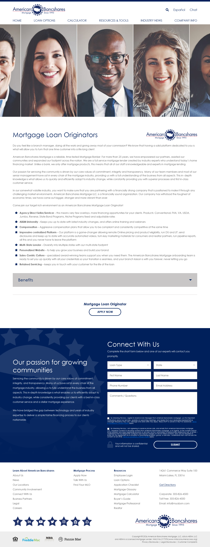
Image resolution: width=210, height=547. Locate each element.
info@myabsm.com (178, 503)
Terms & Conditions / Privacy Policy (136, 437)
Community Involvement (27, 489)
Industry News (151, 20)
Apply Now (105, 311)
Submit (175, 444)
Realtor (118, 508)
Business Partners (22, 498)
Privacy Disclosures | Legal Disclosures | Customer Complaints (169, 542)
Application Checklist (126, 484)
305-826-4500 (180, 494)
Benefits (25, 280)
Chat (193, 10)
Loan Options (44, 20)
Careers (17, 508)
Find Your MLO (81, 484)
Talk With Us (80, 480)
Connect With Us (22, 494)
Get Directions (167, 484)
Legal (16, 503)
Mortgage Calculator (126, 494)
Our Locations (21, 484)
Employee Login (123, 475)
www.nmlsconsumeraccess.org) (183, 539)
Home (17, 20)
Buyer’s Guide (122, 498)
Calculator (77, 20)
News (16, 480)
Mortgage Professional (127, 503)
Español (179, 10)
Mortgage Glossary (125, 489)
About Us (18, 475)
